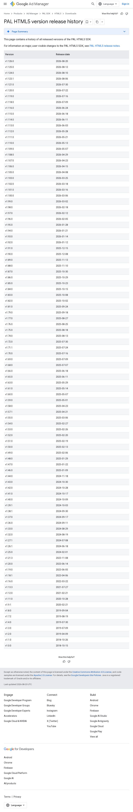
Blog (49, 700)
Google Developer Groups (17, 705)
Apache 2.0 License (43, 675)
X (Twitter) (52, 721)
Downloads (70, 13)
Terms (7, 796)
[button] (66, 31)
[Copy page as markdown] (97, 22)
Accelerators (10, 716)
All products (10, 783)
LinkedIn (51, 716)
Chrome (94, 705)
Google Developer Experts (17, 710)
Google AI (9, 778)
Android (94, 700)
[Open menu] (5, 4)
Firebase (94, 710)
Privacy (17, 796)
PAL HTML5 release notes (105, 45)
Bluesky (51, 705)
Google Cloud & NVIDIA (15, 721)
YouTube (51, 726)
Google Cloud (96, 726)
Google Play (96, 731)
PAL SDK (46, 13)
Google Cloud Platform (15, 773)
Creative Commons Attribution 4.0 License (91, 672)
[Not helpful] (126, 13)
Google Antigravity (99, 721)
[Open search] (93, 4)
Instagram (52, 710)
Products (18, 13)
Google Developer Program (17, 700)
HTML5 (57, 13)
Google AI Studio (98, 716)
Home (7, 13)
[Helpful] (121, 13)
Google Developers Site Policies (86, 675)
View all (94, 736)
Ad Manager (39, 4)
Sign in (125, 4)
